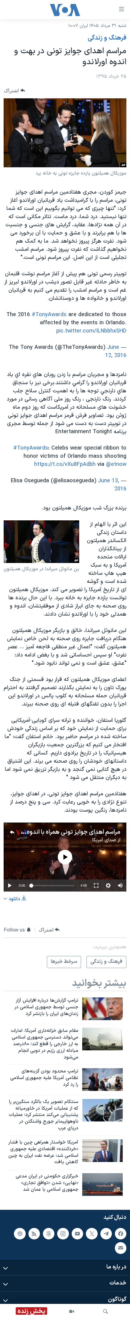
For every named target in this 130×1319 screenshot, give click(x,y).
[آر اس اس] (34, 1233)
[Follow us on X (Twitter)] (91, 1233)
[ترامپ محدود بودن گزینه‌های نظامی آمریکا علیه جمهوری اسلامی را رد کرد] (102, 1079)
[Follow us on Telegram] (106, 1233)
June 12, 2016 (115, 351)
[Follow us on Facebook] (120, 1233)
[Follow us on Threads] (48, 1233)
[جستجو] (105, 1311)
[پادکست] (19, 1233)
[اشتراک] (120, 1248)
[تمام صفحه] (96, 885)
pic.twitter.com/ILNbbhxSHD (91, 331)
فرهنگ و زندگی (107, 38)
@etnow (116, 464)
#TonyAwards (49, 315)
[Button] (14, 91)
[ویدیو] (72, 1311)
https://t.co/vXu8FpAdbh (65, 464)
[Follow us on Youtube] (77, 1233)
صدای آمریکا (104, 840)
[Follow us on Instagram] (63, 1233)
